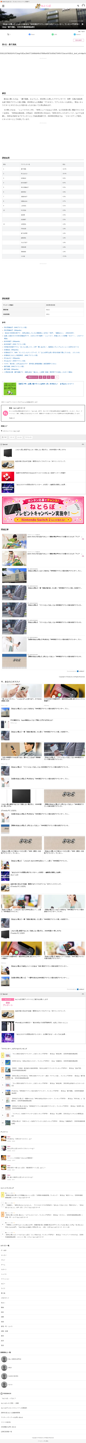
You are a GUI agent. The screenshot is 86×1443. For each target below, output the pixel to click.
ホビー (3, 1283)
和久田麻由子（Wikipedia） (13, 330)
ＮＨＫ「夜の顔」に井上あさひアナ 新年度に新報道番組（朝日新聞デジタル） (30, 364)
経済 (2, 1340)
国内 (2, 1312)
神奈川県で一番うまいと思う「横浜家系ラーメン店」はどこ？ (26, 1167)
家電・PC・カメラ (6, 1326)
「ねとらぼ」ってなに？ (8, 1398)
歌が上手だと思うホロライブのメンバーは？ (21, 1148)
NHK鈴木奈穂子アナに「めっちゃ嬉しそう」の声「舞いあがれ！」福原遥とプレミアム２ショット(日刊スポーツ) (41, 347)
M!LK (10, 1367)
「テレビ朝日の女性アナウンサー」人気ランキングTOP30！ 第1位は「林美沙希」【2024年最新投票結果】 (45, 1054)
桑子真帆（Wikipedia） (11, 369)
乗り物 (3, 1293)
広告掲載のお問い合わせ (8, 1427)
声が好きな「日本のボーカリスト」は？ (19, 1139)
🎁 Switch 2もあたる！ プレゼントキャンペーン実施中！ (15, 1)
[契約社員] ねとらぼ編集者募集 (10, 1412)
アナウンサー (5, 21)
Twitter (11, 418)
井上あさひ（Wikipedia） (12, 358)
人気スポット (5, 1298)
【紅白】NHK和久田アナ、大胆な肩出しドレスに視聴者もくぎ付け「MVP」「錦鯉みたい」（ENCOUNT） (39, 333)
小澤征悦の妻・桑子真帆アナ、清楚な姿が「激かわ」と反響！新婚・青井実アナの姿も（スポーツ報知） (38, 372)
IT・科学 (3, 1250)
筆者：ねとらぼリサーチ (17, 408)
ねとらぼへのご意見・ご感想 (10, 1403)
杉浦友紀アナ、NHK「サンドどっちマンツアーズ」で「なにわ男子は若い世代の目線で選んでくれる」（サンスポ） (42, 352)
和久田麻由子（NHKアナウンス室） (16, 327)
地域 (2, 1321)
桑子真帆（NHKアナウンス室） (14, 366)
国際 (2, 1317)
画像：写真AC (81, 31)
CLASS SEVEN (13, 1376)
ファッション (5, 1279)
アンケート (4, 1132)
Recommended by (72, 671)
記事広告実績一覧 (6, 1431)
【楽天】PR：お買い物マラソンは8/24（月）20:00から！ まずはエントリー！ (46, 384)
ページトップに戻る (43, 1441)
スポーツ (4, 1269)
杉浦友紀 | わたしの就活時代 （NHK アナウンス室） (21, 355)
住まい (3, 1302)
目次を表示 (78, 40)
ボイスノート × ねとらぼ (11, 431)
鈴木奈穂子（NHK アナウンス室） (15, 344)
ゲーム (3, 1265)
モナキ (10, 1384)
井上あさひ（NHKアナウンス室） (15, 361)
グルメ (3, 1260)
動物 (2, 1307)
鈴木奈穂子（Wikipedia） (12, 341)
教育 (2, 1336)
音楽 (2, 1345)
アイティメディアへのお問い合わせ (12, 1417)
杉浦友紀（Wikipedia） (11, 350)
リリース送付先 (6, 1422)
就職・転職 (4, 1331)
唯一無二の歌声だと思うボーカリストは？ (20, 1177)
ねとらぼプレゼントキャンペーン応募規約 (14, 1408)
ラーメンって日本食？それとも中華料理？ (20, 1158)
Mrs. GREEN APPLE (14, 1359)
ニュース (4, 1274)
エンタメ (4, 1255)
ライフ (3, 1288)
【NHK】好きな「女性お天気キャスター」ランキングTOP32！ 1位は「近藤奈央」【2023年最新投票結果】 (45, 1061)
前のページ (33, 377)
